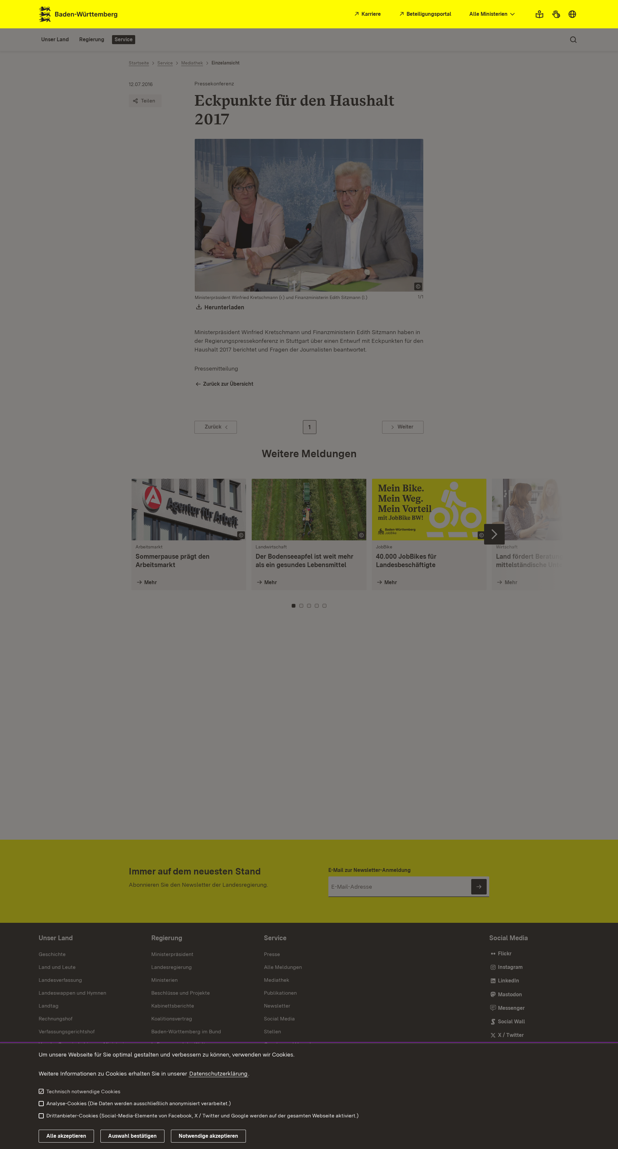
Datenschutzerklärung (218, 1073)
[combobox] (493, 14)
